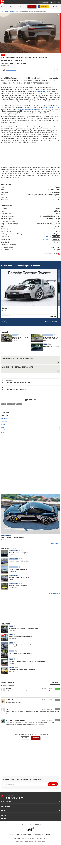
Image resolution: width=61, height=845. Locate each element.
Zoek (32, 6)
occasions (4, 421)
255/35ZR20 (47, 236)
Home (2, 11)
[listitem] (29, 293)
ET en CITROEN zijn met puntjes (15, 720)
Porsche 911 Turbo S (53, 107)
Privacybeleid (22, 834)
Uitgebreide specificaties (51, 253)
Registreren (35, 738)
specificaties (4, 418)
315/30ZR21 (47, 239)
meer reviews (53, 593)
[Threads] (17, 798)
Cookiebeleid (14, 834)
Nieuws (6, 11)
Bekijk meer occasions (51, 321)
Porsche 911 (11, 404)
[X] (12, 798)
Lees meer (54, 543)
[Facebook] (7, 798)
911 (17, 11)
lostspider (9, 700)
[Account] (51, 2)
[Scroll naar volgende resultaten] (5, 321)
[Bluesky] (14, 798)
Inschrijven (53, 784)
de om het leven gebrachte (41, 91)
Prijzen (56, 236)
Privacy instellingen (32, 834)
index (2, 432)
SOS (7, 709)
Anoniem (8, 688)
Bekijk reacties (31, 399)
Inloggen (24, 738)
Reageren (55, 683)
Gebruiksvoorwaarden (44, 834)
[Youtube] (22, 798)
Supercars (19, 404)
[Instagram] (9, 798)
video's (3, 424)
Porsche (12, 11)
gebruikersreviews (6, 430)
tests (2, 427)
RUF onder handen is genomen (27, 109)
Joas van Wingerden (11, 70)
